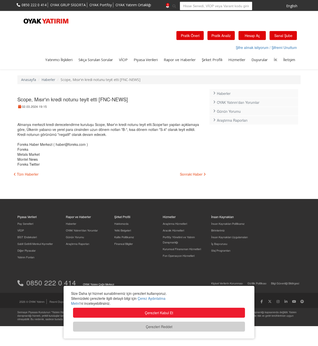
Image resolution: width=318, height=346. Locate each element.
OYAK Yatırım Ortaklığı (133, 4)
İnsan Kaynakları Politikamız (228, 224)
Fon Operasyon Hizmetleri (179, 256)
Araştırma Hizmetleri (175, 224)
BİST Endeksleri (27, 237)
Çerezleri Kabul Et (159, 312)
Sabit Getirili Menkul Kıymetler (35, 244)
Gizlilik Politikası (256, 283)
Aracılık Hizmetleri (173, 230)
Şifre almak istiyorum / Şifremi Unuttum (266, 47)
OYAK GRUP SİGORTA (68, 4)
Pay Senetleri (25, 224)
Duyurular (259, 59)
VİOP (123, 59)
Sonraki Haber (191, 174)
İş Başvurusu (219, 244)
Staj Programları (220, 250)
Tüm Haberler (27, 174)
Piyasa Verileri (146, 59)
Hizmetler (236, 59)
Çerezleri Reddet (159, 326)
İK (275, 59)
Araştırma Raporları (232, 120)
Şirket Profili (212, 59)
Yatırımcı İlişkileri (59, 59)
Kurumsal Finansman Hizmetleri (182, 249)
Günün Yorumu (229, 111)
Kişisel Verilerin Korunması (227, 283)
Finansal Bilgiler (123, 244)
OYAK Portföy (100, 4)
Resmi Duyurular (59, 302)
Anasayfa (28, 79)
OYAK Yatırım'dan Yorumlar (238, 102)
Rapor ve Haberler (180, 59)
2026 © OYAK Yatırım (31, 302)
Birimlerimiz (218, 230)
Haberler (48, 79)
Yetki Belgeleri (122, 230)
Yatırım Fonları (25, 257)
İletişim (289, 59)
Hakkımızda (121, 224)
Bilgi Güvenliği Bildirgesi (285, 283)
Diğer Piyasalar (26, 250)
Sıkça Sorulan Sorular (96, 59)
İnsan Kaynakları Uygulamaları (229, 237)
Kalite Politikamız (124, 237)
